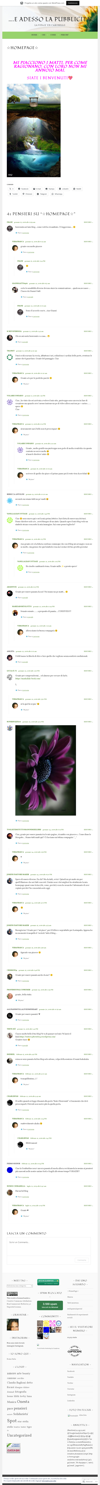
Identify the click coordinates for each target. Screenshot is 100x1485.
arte (19, 1374)
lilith (16, 1396)
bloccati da (52, 1306)
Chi (43, 35)
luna (29, 1396)
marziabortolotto (22, 606)
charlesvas (12, 1096)
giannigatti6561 (20, 283)
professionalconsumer (18, 990)
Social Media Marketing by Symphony (48, 1348)
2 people (30, 297)
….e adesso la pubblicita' (50, 19)
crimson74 (12, 970)
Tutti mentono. (73, 1303)
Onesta (23, 1402)
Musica (11, 1402)
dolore (26, 1387)
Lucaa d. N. (12, 671)
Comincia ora (72, 3)
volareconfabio (15, 396)
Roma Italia (11, 1359)
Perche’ (65, 35)
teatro (17, 1427)
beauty (26, 1373)
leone (10, 1396)
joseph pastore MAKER (18, 874)
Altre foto (83, 1415)
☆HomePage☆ (73, 1291)
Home (34, 35)
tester (23, 1427)
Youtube (70, 1377)
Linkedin (71, 1401)
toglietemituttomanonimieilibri (24, 830)
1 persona (25, 233)
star (20, 1421)
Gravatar (70, 1389)
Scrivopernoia (14, 331)
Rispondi (87, 222)
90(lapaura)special (74, 1309)
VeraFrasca (18, 242)
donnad (10, 1392)
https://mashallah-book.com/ (28, 678)
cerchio (20, 1378)
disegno (18, 1387)
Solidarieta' (20, 1414)
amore (11, 1373)
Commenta (81, 1260)
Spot (12, 1421)
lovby (23, 1396)
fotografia (20, 1392)
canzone (11, 1378)
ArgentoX (12, 587)
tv (8, 1430)
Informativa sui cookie (49, 1481)
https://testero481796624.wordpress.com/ (37, 1037)
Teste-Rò (11, 1029)
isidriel (11, 1054)
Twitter (70, 1383)
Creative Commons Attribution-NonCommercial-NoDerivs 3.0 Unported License (19, 1304)
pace (10, 1409)
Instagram (71, 1395)
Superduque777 (14, 722)
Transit (11, 351)
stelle (10, 1427)
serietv (9, 1414)
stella (25, 1421)
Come (53, 35)
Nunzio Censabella (16, 1186)
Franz (10, 222)
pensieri (20, 1408)
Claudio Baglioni (16, 1383)
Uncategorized (19, 1435)
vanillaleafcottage (17, 514)
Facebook (71, 1371)
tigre (29, 1427)
